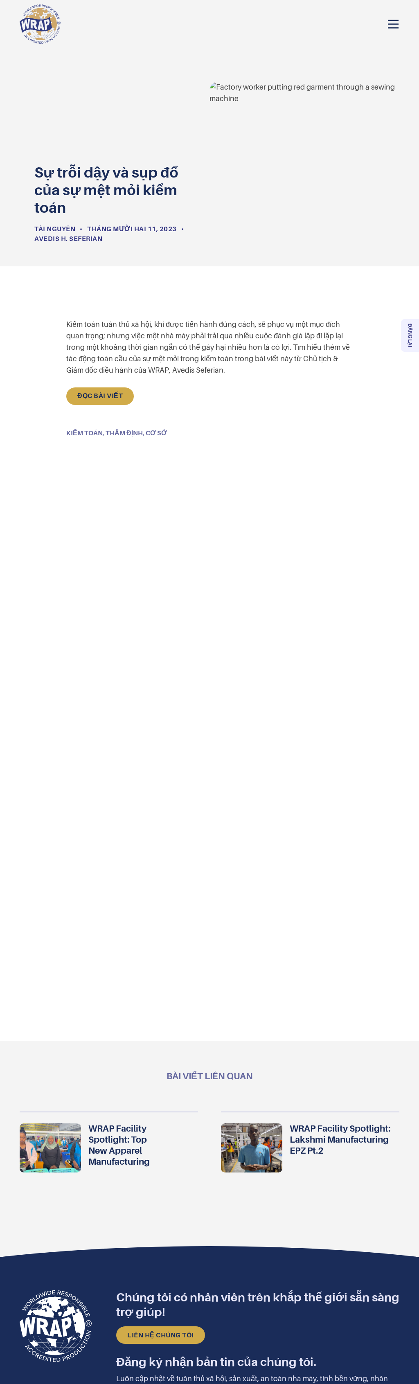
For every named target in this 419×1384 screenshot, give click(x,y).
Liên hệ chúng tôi (160, 1335)
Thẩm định (124, 433)
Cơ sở (156, 433)
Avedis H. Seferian (68, 239)
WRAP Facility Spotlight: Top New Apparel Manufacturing (119, 1145)
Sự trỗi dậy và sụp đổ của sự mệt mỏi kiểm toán (209, 6)
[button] (393, 24)
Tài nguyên (54, 229)
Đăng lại (410, 335)
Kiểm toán (84, 433)
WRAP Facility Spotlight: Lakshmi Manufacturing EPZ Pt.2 (340, 1139)
